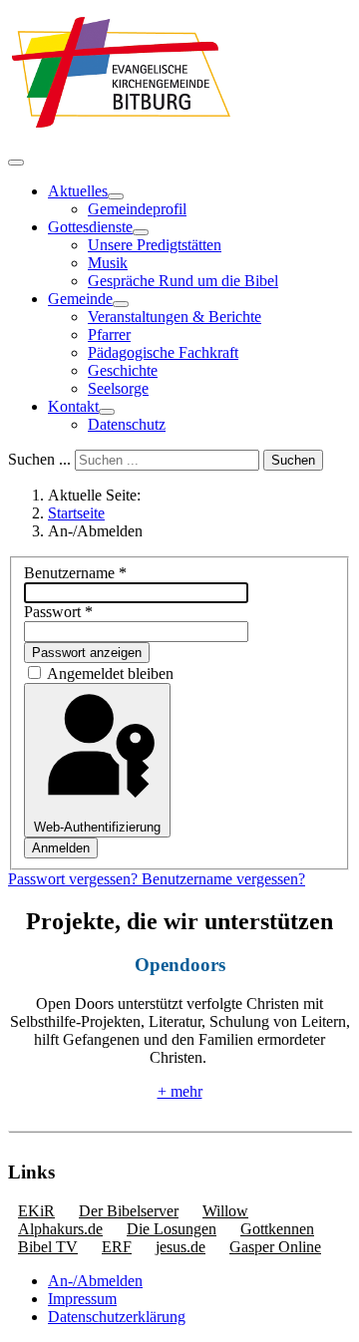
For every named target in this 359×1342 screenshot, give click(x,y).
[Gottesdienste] (141, 232)
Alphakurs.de (60, 1228)
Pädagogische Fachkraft (163, 352)
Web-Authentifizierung (97, 827)
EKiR (36, 1210)
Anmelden (61, 847)
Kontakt (73, 406)
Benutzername (75, 572)
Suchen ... (39, 459)
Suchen (293, 460)
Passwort (58, 611)
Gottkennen (277, 1228)
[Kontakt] (107, 412)
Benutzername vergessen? (223, 878)
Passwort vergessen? (75, 878)
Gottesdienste (90, 226)
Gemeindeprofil (137, 208)
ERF (117, 1246)
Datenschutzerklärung (116, 1316)
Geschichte (123, 370)
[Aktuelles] (116, 196)
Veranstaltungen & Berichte (174, 316)
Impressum (82, 1298)
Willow (225, 1210)
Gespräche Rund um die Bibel (183, 280)
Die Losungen (171, 1228)
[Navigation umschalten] (16, 163)
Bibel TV (48, 1246)
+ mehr (180, 1091)
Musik (108, 262)
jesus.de (180, 1246)
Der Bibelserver (129, 1210)
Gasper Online (275, 1246)
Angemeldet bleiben (110, 673)
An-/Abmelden (95, 1280)
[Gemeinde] (121, 304)
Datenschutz (127, 424)
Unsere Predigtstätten (154, 244)
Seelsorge (118, 388)
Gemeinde (80, 298)
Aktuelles (78, 190)
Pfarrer (109, 334)
